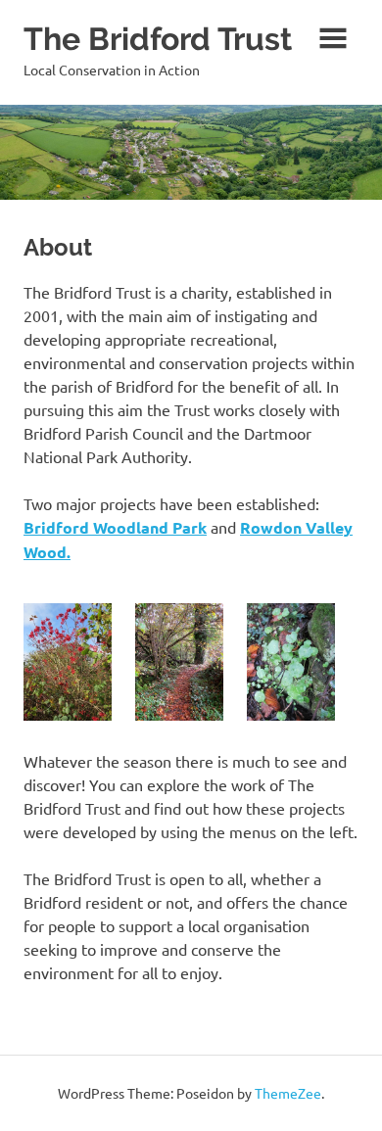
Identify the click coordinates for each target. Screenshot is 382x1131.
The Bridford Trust (158, 39)
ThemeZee (288, 1093)
